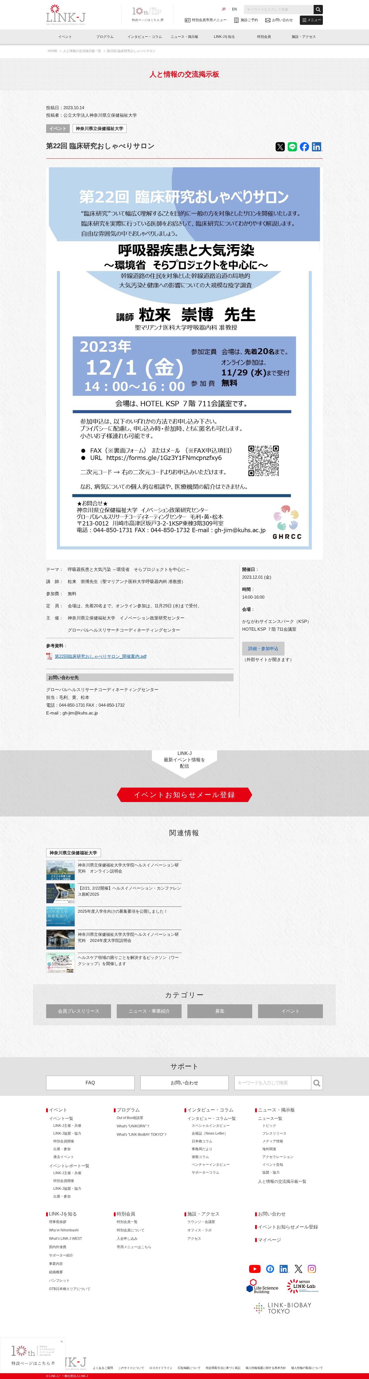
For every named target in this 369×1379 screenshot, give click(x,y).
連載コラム (200, 1157)
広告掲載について (189, 1367)
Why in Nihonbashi (64, 1230)
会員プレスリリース (78, 1011)
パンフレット (59, 1280)
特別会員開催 (63, 1141)
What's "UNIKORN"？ (133, 1126)
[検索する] (318, 9)
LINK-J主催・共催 (67, 1126)
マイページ (269, 1239)
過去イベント (63, 1157)
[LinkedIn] (284, 1269)
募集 (220, 1011)
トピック (269, 1126)
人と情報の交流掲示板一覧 (82, 51)
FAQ (90, 1082)
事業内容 (56, 1264)
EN (234, 9)
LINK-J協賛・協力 (67, 1133)
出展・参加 (62, 1149)
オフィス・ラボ (199, 1230)
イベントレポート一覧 (69, 1165)
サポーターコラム (205, 1172)
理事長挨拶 (57, 1222)
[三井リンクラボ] (303, 1286)
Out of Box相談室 (130, 1118)
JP (224, 9)
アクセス (194, 1239)
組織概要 (56, 1272)
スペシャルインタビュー (211, 1126)
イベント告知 (272, 1165)
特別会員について (130, 1230)
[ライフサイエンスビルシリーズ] (262, 1286)
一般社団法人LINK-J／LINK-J (70, 14)
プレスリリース (274, 1133)
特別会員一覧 (127, 1222)
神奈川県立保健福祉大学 (99, 128)
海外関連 (269, 1149)
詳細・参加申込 (263, 648)
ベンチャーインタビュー (211, 1165)
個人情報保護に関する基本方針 (266, 1367)
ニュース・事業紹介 (149, 1011)
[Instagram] (312, 1269)
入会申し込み (127, 1239)
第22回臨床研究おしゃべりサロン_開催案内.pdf (100, 656)
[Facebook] (270, 1269)
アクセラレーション (277, 1157)
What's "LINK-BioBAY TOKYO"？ (142, 1135)
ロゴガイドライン (160, 1367)
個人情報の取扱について (307, 1367)
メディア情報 (272, 1141)
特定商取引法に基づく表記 (223, 1367)
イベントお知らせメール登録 (288, 1226)
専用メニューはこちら (134, 1247)
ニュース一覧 (270, 1118)
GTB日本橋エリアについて (70, 1289)
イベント (58, 128)
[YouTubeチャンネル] (255, 1269)
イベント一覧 (61, 1118)
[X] (298, 1269)
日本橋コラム (202, 1141)
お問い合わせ (184, 1082)
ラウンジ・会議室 (201, 1222)
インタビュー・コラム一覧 (211, 1118)
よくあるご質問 (103, 1367)
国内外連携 (57, 1247)
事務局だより (202, 1149)
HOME (53, 51)
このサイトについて (131, 1367)
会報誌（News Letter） (210, 1133)
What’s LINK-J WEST (65, 1239)
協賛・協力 (271, 1172)
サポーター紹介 (61, 1255)
